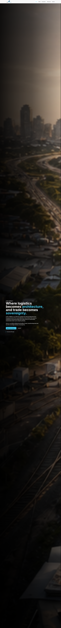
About (40, 1)
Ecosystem (44, 1)
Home (36, 1)
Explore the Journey (11, 328)
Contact (53, 1)
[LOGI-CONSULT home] (9, 1)
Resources (49, 1)
